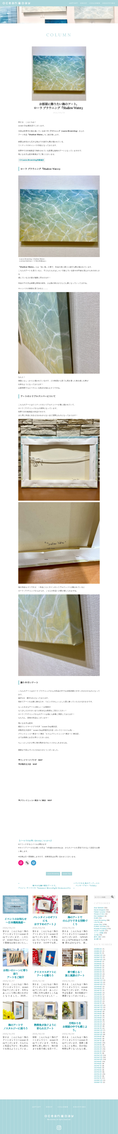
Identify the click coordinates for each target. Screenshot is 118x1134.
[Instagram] (20, 862)
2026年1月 (98, 953)
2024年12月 (98, 980)
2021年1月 (97, 1078)
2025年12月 (98, 955)
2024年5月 (98, 995)
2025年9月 (98, 961)
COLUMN (95, 3)
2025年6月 (98, 967)
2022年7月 (98, 1040)
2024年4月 (98, 997)
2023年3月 (98, 1024)
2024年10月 (98, 984)
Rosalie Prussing (100, 928)
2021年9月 (98, 1061)
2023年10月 (98, 1009)
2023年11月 (98, 1007)
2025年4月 (98, 972)
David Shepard (99, 910)
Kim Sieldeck (99, 916)
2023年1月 (98, 1028)
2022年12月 (98, 1030)
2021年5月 (98, 1070)
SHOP (83, 3)
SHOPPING (109, 3)
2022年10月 (98, 1034)
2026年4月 (98, 949)
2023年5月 (98, 1020)
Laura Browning (53, 874)
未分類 (96, 939)
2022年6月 (98, 1043)
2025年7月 (98, 965)
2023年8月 (98, 1013)
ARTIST (73, 3)
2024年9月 (98, 986)
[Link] (27, 862)
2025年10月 (98, 959)
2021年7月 (98, 1066)
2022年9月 (98, 1036)
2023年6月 (98, 1018)
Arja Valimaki (99, 908)
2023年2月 (98, 1026)
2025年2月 (98, 976)
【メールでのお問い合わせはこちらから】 (35, 840)
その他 (96, 935)
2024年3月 (98, 999)
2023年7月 (98, 1016)
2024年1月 (98, 1003)
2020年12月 (98, 1080)
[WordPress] (33, 862)
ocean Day (67, 874)
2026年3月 (98, 951)
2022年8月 (98, 1038)
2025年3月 (98, 974)
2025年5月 (98, 970)
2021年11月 (98, 1057)
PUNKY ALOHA (100, 926)
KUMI (96, 918)
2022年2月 (98, 1051)
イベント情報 (98, 933)
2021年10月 (98, 1059)
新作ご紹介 (98, 937)
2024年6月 (98, 993)
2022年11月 (98, 1032)
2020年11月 (98, 1082)
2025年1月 (98, 978)
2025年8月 (98, 963)
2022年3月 (98, 1049)
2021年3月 (98, 1074)
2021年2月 (98, 1076)
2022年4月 (98, 1047)
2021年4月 (98, 1072)
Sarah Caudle (99, 930)
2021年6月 (98, 1068)
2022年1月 (98, 1053)
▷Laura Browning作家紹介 (32, 160)
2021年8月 (98, 1063)
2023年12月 (98, 1005)
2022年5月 (98, 1045)
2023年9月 (98, 1011)
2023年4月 (98, 1022)
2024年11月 (98, 982)
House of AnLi (99, 914)
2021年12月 (98, 1055)
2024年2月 (98, 1001)
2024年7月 (98, 990)
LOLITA (97, 922)
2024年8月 (98, 988)
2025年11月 (98, 957)
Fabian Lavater (99, 912)
